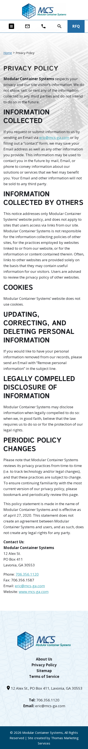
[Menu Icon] (11, 26)
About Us (44, 659)
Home (7, 53)
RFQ (76, 26)
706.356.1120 (27, 574)
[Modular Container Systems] (44, 11)
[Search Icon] (59, 26)
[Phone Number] (43, 26)
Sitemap (44, 670)
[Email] (27, 26)
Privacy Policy (44, 664)
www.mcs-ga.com (33, 591)
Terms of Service (44, 676)
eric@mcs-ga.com (54, 137)
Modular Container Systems (42, 732)
